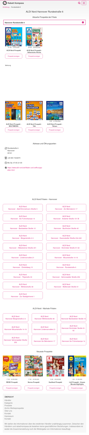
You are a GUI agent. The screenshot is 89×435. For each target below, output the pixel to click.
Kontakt (8, 413)
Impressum (9, 416)
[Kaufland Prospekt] (55, 366)
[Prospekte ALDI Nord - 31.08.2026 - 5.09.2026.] (13, 36)
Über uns (8, 410)
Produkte (8, 405)
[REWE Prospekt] (12, 366)
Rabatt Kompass (16, 3)
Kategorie (9, 403)
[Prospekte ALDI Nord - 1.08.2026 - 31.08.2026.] (54, 110)
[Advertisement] (44, 82)
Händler (8, 400)
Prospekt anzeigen (14, 56)
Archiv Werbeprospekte (14, 408)
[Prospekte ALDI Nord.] (13, 110)
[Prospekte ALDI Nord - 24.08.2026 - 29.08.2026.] (34, 36)
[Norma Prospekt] (34, 366)
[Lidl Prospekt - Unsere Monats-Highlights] (77, 366)
